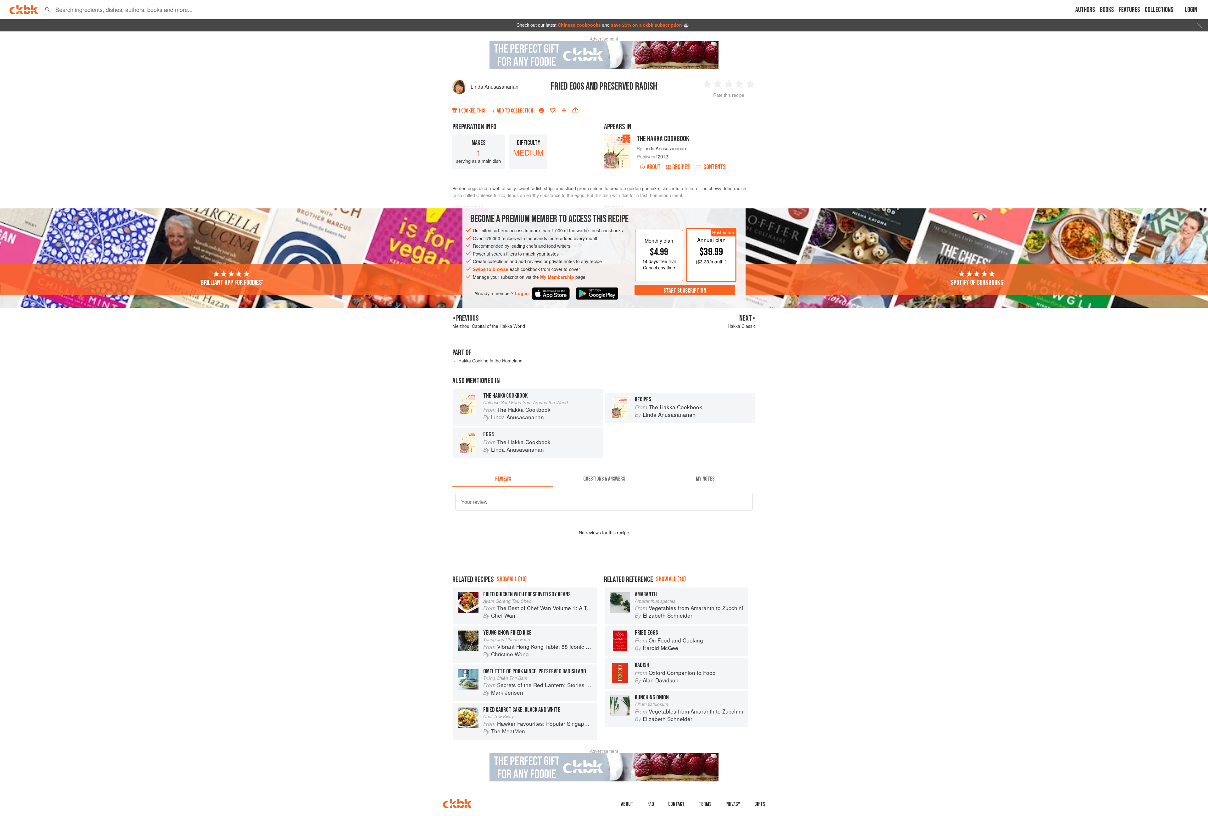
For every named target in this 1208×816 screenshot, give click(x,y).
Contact (676, 804)
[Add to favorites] (552, 110)
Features (1129, 10)
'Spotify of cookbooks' (976, 282)
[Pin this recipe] (564, 110)
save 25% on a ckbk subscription (646, 25)
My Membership (557, 277)
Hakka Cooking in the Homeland (490, 360)
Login (1191, 10)
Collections (1159, 10)
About (654, 167)
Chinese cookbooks (579, 25)
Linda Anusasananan (494, 86)
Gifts (759, 804)
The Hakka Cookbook (663, 138)
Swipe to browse (490, 269)
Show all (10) (512, 579)
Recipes (681, 167)
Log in (522, 293)
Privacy (732, 804)
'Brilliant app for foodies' (231, 282)
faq (650, 804)
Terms (705, 804)
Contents (714, 167)
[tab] (502, 479)
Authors (1085, 10)
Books (1107, 10)
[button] (47, 9)
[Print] (541, 110)
